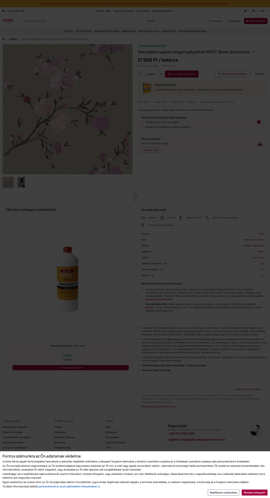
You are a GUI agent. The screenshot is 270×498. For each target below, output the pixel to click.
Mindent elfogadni (254, 492)
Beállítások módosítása (223, 492)
